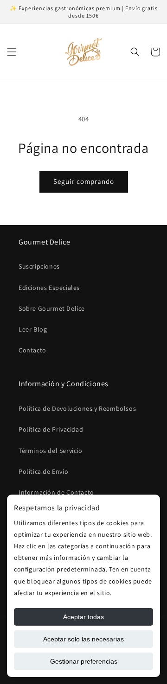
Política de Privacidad (51, 429)
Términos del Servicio (51, 450)
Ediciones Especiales (49, 287)
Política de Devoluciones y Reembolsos (77, 408)
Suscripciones (39, 266)
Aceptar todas (83, 617)
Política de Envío (43, 471)
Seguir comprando (83, 181)
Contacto (32, 350)
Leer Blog (33, 329)
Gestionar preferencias (83, 661)
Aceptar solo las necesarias (83, 639)
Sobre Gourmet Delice (52, 308)
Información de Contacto (56, 492)
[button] (11, 52)
